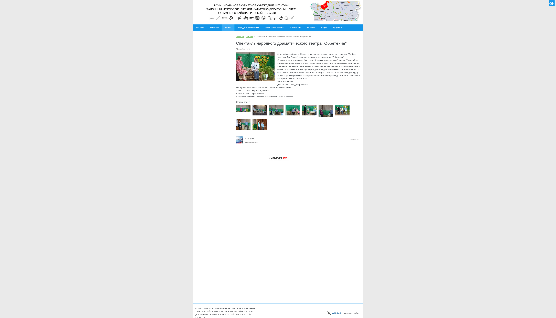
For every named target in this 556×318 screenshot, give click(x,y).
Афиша (249, 36)
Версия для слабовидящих (552, 3)
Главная (240, 36)
